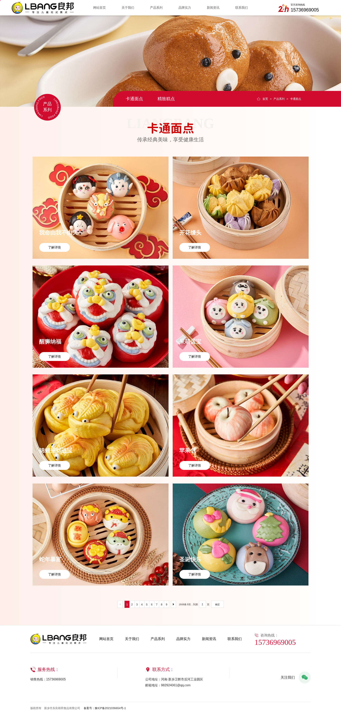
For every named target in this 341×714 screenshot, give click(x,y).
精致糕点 (166, 98)
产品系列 (156, 7)
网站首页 (99, 7)
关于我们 (128, 7)
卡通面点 (134, 98)
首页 (265, 98)
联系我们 (241, 7)
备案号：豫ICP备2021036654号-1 (105, 708)
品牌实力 (184, 7)
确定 (217, 604)
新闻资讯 (213, 7)
